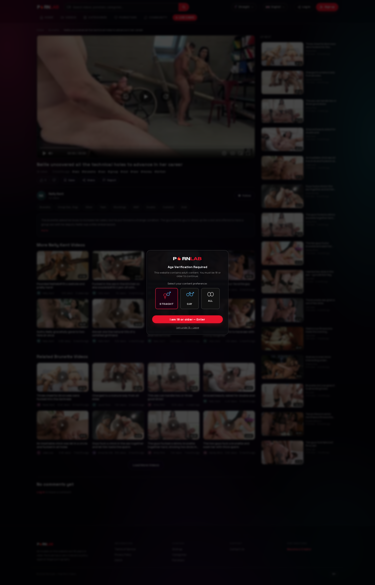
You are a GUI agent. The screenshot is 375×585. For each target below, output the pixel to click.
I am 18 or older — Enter (187, 319)
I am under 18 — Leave (187, 327)
